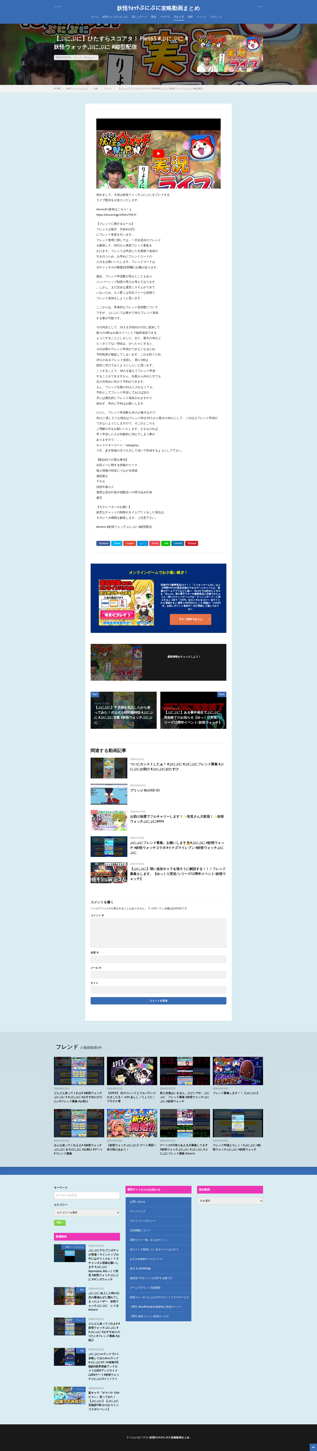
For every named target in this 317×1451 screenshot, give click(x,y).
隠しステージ (139, 17)
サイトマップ (137, 1211)
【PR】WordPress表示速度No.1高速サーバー (156, 1307)
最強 (153, 17)
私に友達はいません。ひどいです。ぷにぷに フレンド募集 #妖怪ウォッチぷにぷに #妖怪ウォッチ (184, 1097)
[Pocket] (154, 543)
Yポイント (216, 17)
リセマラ (165, 17)
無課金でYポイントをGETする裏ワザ (151, 1278)
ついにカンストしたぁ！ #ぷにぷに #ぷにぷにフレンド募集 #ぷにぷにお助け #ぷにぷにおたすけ (177, 767)
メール (96, 968)
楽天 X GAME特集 (140, 1268)
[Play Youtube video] (158, 154)
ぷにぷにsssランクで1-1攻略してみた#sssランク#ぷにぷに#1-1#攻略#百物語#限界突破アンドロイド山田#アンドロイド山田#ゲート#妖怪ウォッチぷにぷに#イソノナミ (103, 1366)
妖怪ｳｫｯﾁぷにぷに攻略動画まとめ (158, 8)
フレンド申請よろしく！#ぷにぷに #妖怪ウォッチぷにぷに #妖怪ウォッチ (237, 1147)
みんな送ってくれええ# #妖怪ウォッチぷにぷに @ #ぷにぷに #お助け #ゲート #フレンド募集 (78, 1149)
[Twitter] (116, 543)
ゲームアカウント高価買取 (145, 1288)
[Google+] (129, 543)
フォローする (184, 662)
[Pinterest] (191, 543)
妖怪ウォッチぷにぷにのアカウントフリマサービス (159, 1297)
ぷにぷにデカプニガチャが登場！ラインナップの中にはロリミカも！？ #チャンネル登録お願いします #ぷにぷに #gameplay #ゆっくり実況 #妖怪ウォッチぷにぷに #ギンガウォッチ (103, 1265)
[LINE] (165, 543)
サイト (94, 983)
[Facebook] (103, 543)
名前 (95, 952)
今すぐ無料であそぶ (190, 619)
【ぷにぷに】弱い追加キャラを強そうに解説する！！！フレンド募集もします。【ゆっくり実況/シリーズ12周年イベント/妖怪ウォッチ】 (178, 874)
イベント (201, 17)
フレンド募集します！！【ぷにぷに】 (236, 1093)
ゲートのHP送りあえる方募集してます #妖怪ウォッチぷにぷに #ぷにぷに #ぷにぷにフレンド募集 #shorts (184, 1149)
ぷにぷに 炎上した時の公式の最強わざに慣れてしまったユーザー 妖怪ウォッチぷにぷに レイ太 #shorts (104, 1301)
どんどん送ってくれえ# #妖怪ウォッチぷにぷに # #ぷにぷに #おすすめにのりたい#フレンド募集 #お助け (78, 1097)
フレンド (179, 17)
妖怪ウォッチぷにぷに (115, 17)
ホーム (95, 17)
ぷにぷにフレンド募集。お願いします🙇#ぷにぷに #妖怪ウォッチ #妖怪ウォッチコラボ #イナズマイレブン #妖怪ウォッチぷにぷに (177, 848)
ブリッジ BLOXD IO (145, 790)
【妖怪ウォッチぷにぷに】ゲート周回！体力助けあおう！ (131, 1147)
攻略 (190, 17)
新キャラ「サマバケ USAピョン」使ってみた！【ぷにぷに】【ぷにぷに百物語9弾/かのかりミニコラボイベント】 (103, 1401)
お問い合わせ (137, 1202)
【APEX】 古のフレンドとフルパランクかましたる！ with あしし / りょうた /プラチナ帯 (131, 1097)
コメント (97, 915)
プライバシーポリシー (143, 1221)
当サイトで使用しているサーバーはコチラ (154, 1249)
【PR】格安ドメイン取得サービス (149, 1316)
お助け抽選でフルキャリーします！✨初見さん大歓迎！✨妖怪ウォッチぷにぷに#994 (177, 819)
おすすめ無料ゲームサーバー (146, 1259)
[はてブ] (142, 543)
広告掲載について (140, 1230)
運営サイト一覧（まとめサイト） (149, 1240)
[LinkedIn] (177, 543)
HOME (57, 88)
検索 (59, 1222)
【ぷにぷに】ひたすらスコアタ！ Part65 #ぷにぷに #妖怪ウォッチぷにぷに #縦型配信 (160, 88)
